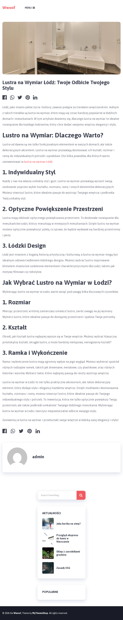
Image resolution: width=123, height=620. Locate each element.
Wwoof (8, 7)
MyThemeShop (40, 613)
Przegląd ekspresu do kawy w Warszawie (67, 538)
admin (38, 456)
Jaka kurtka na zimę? (68, 523)
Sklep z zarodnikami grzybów (68, 553)
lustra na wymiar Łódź (38, 161)
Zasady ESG (63, 567)
